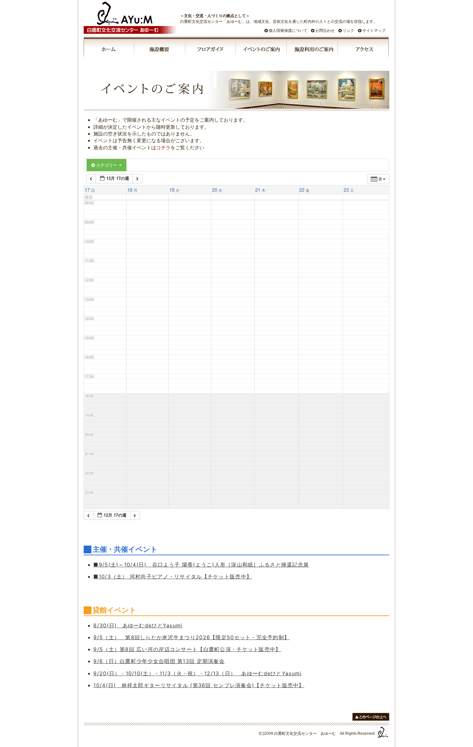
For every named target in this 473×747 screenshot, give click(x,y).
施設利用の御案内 (312, 50)
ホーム (109, 50)
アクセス (363, 50)
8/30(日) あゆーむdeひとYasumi (137, 625)
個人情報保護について (288, 30)
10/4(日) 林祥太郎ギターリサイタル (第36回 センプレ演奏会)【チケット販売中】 (198, 685)
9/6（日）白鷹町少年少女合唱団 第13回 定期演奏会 (159, 661)
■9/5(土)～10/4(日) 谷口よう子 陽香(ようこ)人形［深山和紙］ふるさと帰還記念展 (201, 564)
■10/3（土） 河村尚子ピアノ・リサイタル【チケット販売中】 (172, 576)
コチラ (163, 147)
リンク (348, 30)
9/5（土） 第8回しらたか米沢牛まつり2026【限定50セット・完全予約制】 (191, 637)
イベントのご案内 (261, 50)
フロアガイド (210, 50)
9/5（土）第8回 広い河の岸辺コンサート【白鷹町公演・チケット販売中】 (187, 649)
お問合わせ (325, 30)
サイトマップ (373, 30)
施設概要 (160, 50)
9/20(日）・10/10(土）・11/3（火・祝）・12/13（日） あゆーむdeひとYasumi (197, 673)
